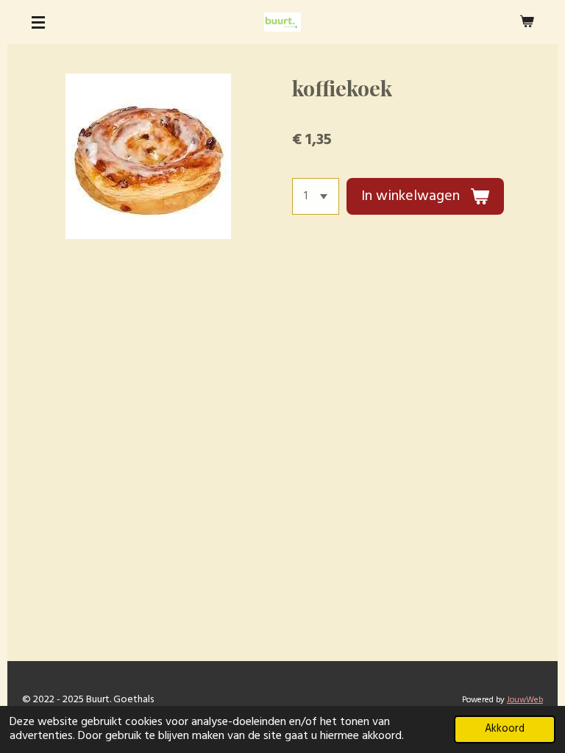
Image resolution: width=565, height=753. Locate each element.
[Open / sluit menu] (38, 22)
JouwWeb (525, 700)
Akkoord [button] (505, 729)
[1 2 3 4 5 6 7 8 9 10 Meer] (315, 196)
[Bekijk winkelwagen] (527, 22)
